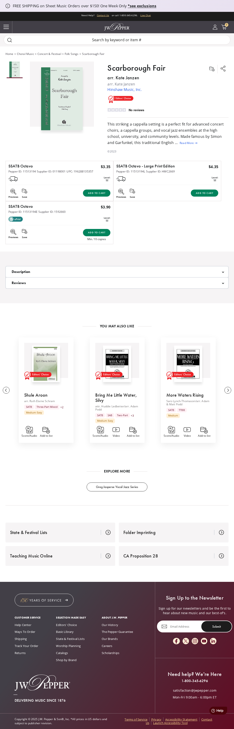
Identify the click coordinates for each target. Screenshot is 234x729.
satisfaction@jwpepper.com (194, 690)
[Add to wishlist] (211, 69)
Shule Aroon (36, 395)
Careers (107, 646)
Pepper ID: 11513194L (130, 171)
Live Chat (145, 15)
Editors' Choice (66, 625)
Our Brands (110, 639)
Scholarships (110, 653)
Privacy (156, 719)
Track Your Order (26, 646)
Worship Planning (68, 646)
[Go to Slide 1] (15, 70)
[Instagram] (195, 641)
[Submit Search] (10, 40)
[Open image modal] (62, 100)
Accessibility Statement (181, 719)
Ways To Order (25, 632)
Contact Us (103, 15)
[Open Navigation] (6, 27)
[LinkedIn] (213, 641)
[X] (186, 641)
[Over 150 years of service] (44, 600)
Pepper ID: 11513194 (22, 171)
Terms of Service (136, 719)
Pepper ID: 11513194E (22, 212)
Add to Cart (97, 193)
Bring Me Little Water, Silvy (116, 397)
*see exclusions (142, 5)
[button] (62, 98)
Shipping (21, 639)
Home (9, 54)
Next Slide (227, 390)
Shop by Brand (66, 660)
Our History (110, 625)
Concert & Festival (49, 54)
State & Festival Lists (70, 639)
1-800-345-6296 (194, 681)
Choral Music (25, 54)
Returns (20, 653)
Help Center (23, 625)
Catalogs (62, 653)
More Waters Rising (185, 395)
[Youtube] (204, 641)
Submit (216, 626)
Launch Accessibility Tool (170, 723)
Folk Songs (72, 54)
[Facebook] (176, 641)
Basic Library (65, 632)
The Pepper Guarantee (117, 632)
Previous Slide (6, 390)
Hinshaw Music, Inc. (124, 89)
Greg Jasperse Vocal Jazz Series (117, 487)
